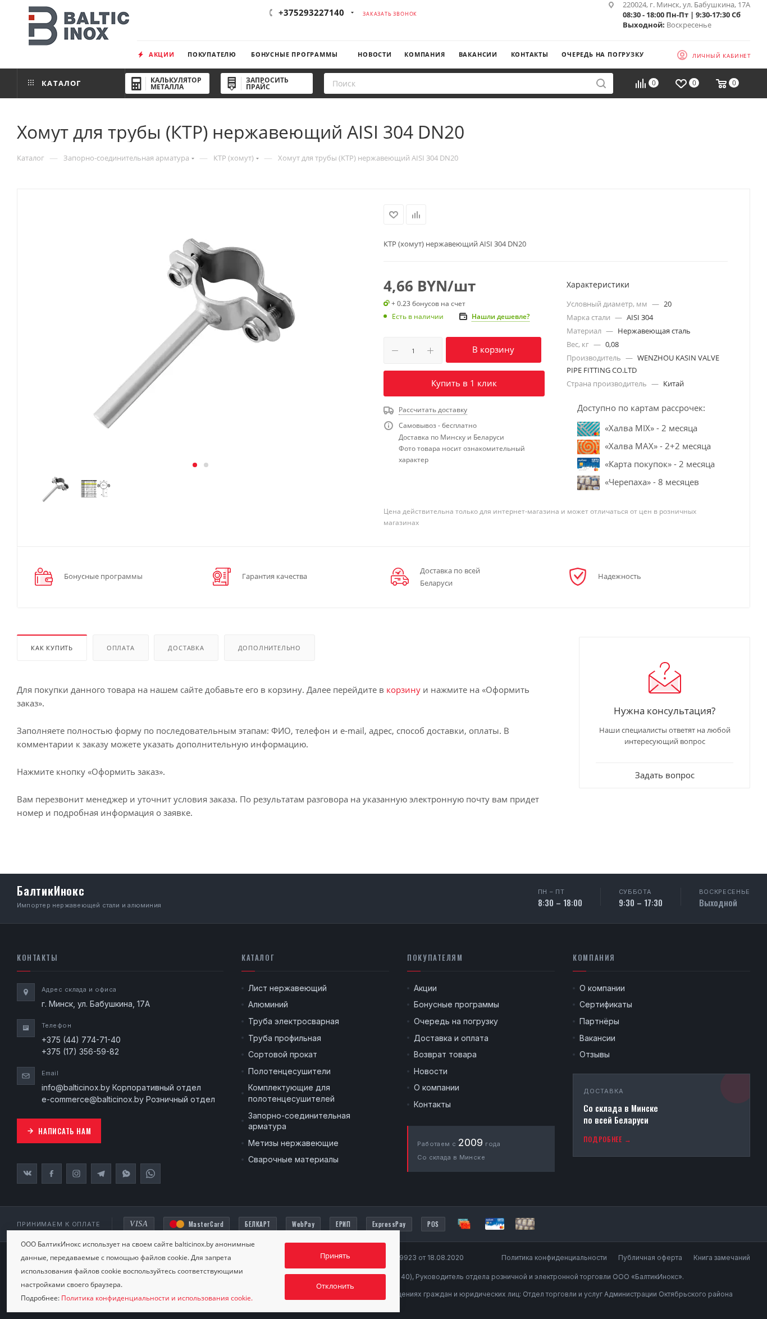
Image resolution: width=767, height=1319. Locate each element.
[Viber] (126, 1173)
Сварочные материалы (293, 1159)
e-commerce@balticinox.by (93, 1099)
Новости (431, 1071)
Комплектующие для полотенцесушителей (291, 1093)
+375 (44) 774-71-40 (81, 1039)
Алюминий (268, 1004)
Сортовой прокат (282, 1054)
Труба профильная (284, 1038)
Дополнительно (269, 647)
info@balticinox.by (76, 1087)
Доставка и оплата (451, 1038)
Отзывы (594, 1054)
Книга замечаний (721, 1257)
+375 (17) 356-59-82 (80, 1051)
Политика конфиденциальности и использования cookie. (157, 1298)
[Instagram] (76, 1173)
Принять (335, 1255)
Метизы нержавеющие (293, 1143)
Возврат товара (445, 1054)
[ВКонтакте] (27, 1173)
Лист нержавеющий (287, 988)
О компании (436, 1087)
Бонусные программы (456, 1004)
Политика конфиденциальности (554, 1257)
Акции (425, 988)
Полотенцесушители (289, 1071)
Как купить (52, 647)
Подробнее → (607, 1139)
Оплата (121, 647)
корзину (403, 689)
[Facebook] (52, 1173)
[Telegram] (101, 1173)
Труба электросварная (293, 1021)
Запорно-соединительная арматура (299, 1121)
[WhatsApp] (150, 1173)
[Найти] (601, 83)
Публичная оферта (650, 1257)
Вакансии (597, 1038)
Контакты (432, 1104)
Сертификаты (605, 1004)
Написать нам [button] (64, 1131)
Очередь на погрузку (456, 1021)
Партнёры (599, 1021)
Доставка (186, 647)
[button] (194, 465)
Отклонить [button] (335, 1286)
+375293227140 (311, 12)
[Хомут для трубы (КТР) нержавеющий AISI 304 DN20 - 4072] (200, 330)
